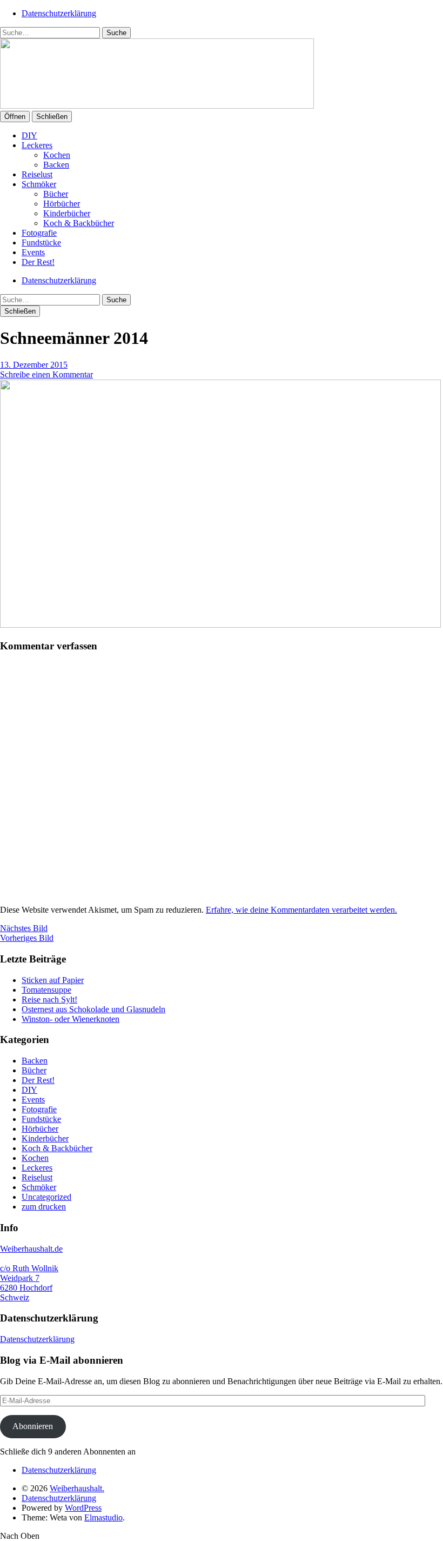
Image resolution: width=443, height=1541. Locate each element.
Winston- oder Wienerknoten (70, 1019)
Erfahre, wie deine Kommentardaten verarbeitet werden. (301, 909)
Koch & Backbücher (78, 223)
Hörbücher (61, 203)
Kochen (56, 155)
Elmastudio (103, 1517)
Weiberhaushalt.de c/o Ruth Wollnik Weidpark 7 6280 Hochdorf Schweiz (31, 1273)
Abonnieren (32, 1426)
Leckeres (37, 145)
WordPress (83, 1507)
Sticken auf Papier (53, 980)
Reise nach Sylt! (49, 999)
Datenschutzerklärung (59, 13)
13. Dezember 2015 (34, 364)
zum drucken (44, 1206)
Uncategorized (46, 1196)
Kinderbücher (66, 213)
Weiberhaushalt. (77, 1488)
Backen (56, 164)
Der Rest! (38, 262)
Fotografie (39, 232)
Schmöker (39, 184)
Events (33, 252)
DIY (29, 135)
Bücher (55, 193)
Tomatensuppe (46, 989)
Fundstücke (41, 242)
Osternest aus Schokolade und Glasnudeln (93, 1009)
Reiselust (37, 174)
